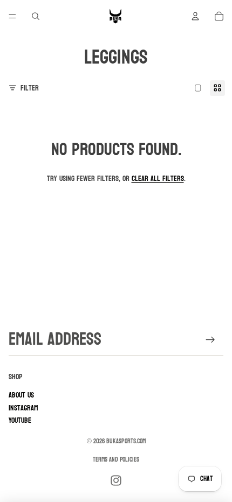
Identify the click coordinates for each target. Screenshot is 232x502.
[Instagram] (116, 480)
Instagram (23, 408)
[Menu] (12, 16)
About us (21, 395)
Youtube (20, 420)
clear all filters (158, 178)
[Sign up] (210, 339)
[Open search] (35, 16)
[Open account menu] (195, 16)
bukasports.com (126, 441)
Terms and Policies (116, 459)
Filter (30, 87)
